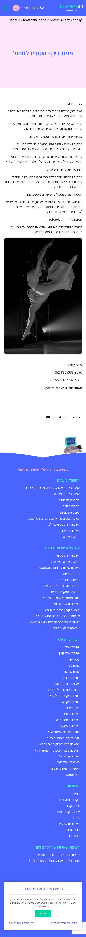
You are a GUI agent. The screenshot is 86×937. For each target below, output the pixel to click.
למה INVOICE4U (59, 20)
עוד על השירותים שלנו (62, 547)
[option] (43, 295)
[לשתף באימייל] (48, 417)
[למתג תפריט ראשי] (7, 8)
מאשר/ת (43, 913)
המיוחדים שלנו (68, 480)
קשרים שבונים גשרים (34, 20)
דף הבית (77, 20)
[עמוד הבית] (71, 8)
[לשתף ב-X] (60, 417)
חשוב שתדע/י (69, 639)
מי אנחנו (73, 785)
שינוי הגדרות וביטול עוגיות (22, 923)
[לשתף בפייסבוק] (66, 417)
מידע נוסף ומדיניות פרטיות (64, 923)
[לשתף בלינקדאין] (54, 417)
